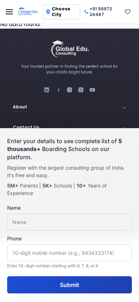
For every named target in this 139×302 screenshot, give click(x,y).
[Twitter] (81, 90)
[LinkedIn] (46, 90)
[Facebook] (58, 90)
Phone (14, 238)
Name (14, 208)
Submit (69, 284)
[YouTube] (92, 90)
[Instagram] (69, 90)
